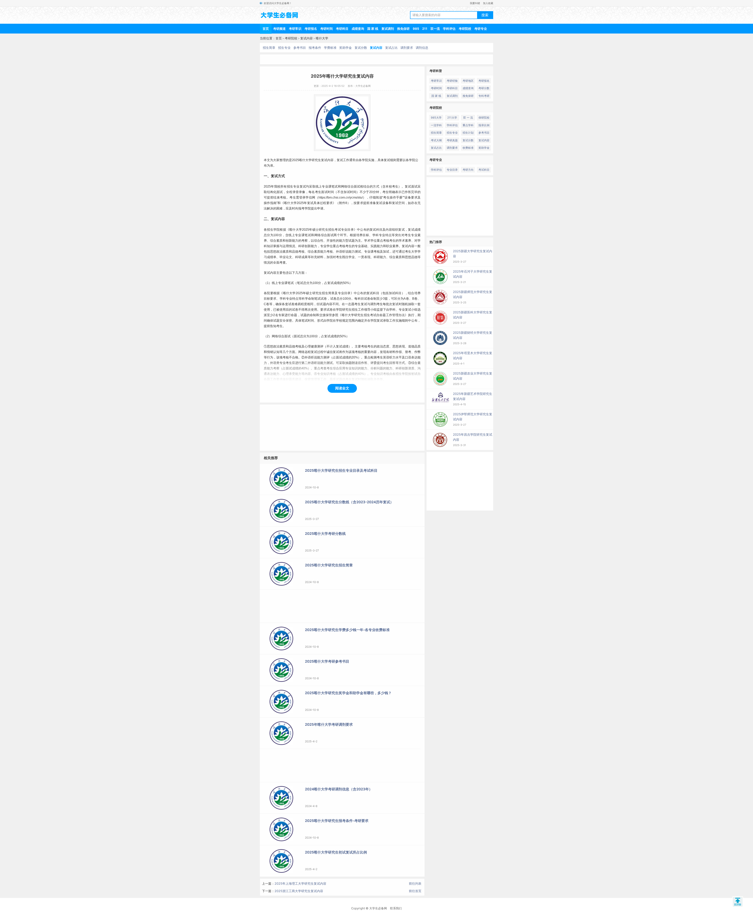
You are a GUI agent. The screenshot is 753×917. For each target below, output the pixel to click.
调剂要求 (406, 48)
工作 (346, 160)
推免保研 (403, 29)
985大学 (436, 117)
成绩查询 (358, 29)
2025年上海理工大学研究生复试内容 (300, 883)
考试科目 (483, 169)
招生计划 (468, 132)
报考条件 (315, 48)
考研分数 (483, 88)
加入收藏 (488, 3)
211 (424, 29)
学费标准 (330, 48)
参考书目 (299, 48)
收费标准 (468, 147)
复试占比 (391, 48)
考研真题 (452, 140)
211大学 (452, 117)
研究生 (316, 160)
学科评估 (449, 29)
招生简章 (269, 48)
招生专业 (284, 48)
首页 (266, 29)
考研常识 (295, 29)
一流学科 (436, 125)
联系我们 (396, 908)
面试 (357, 186)
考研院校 (465, 29)
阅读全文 (342, 388)
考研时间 (326, 29)
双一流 (435, 29)
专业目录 (347, 229)
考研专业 (480, 29)
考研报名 (311, 29)
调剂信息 (422, 48)
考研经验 (452, 80)
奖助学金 (345, 48)
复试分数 (361, 48)
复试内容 (306, 38)
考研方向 (468, 169)
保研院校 (483, 117)
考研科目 (342, 29)
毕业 (282, 257)
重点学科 (468, 125)
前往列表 (415, 883)
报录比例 (483, 125)
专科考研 (483, 95)
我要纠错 (475, 3)
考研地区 (468, 80)
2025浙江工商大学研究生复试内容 (299, 891)
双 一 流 (468, 117)
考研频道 (279, 29)
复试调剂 (387, 29)
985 (416, 29)
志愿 (351, 304)
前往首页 (415, 891)
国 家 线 (372, 29)
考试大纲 (436, 140)
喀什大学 (322, 38)
